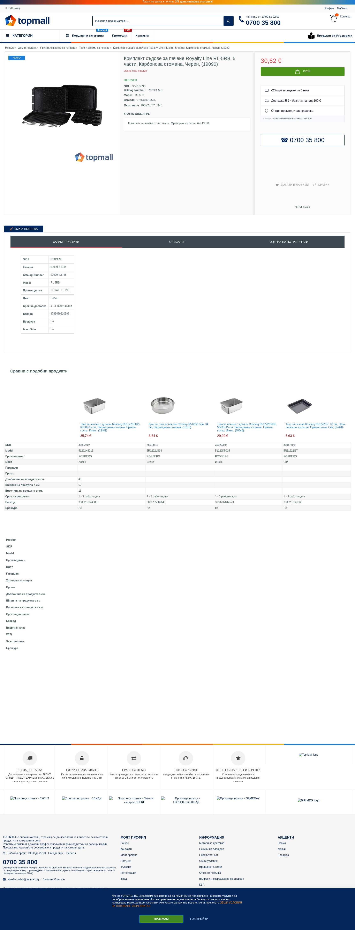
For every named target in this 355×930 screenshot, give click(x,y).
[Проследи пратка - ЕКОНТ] (29, 798)
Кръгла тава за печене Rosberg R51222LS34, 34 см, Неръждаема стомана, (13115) (178, 426)
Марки (282, 848)
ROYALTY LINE (152, 105)
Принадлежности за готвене (57, 48)
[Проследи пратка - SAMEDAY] (238, 798)
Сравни (324, 184)
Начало (9, 48)
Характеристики (66, 241)
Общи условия (208, 860)
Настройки (199, 919)
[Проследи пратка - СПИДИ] (81, 798)
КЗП (201, 884)
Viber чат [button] (59, 879)
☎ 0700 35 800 (303, 140)
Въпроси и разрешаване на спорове (221, 878)
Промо (282, 843)
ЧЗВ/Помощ (12, 8)
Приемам (161, 919)
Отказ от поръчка (210, 872)
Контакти (126, 848)
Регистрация (128, 872)
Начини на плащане (211, 848)
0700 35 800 (263, 22)
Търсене (126, 866)
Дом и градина (27, 48)
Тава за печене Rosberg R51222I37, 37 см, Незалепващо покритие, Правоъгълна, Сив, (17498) (316, 426)
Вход (124, 878)
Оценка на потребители (289, 241)
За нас (125, 843)
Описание (177, 241)
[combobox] (163, 21)
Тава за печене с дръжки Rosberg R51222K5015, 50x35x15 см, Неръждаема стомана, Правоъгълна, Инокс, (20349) (247, 427)
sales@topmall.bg (28, 879)
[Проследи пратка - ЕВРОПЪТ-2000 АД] (186, 802)
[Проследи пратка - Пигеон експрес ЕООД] (134, 802)
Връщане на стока (210, 866)
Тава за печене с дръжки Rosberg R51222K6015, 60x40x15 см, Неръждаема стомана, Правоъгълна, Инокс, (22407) (110, 427)
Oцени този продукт (135, 70)
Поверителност (208, 854)
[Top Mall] (27, 20)
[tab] (66, 242)
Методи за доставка (211, 843)
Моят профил (129, 854)
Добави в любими (295, 184)
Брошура (283, 854)
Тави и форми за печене (94, 48)
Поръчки (126, 860)
